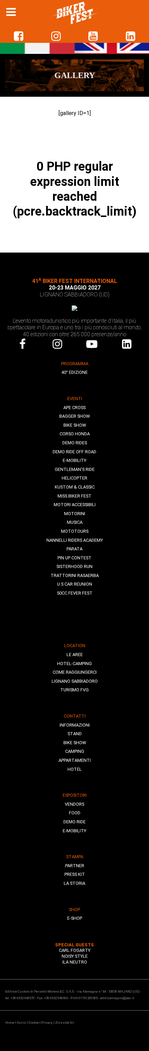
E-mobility (74, 460)
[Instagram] (57, 344)
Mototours (74, 531)
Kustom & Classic (75, 487)
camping (74, 751)
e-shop (74, 918)
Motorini (74, 513)
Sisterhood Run (74, 566)
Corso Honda (75, 433)
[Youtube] (91, 344)
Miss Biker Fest (74, 496)
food (74, 812)
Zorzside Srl (64, 1022)
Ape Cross (74, 407)
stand (75, 733)
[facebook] (18, 36)
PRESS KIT (74, 874)
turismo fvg (74, 689)
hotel (75, 769)
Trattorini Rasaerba (75, 575)
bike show (74, 742)
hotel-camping (74, 663)
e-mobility (74, 830)
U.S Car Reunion (74, 584)
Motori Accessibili (75, 504)
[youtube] (93, 36)
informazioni (75, 725)
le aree (75, 654)
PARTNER (74, 865)
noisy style (75, 956)
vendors (74, 804)
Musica (74, 522)
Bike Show (74, 425)
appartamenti (75, 760)
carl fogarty (74, 950)
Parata (74, 548)
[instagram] (56, 36)
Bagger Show (74, 416)
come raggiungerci (75, 672)
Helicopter (74, 478)
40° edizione (74, 372)
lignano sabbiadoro (75, 681)
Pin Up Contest (74, 557)
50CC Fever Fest (75, 593)
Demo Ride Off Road (74, 451)
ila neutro (74, 962)
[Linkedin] (126, 344)
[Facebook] (22, 344)
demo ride (74, 821)
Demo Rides (74, 442)
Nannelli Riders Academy (74, 540)
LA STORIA (74, 883)
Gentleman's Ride (75, 469)
